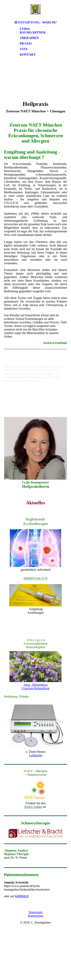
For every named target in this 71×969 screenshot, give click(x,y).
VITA (24, 49)
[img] (35, 9)
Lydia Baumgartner (33, 30)
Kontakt (28, 54)
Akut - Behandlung (35, 684)
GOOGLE (22, 896)
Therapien (29, 38)
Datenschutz (35, 915)
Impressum (35, 912)
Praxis (26, 43)
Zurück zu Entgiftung (55, 342)
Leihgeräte (35, 755)
